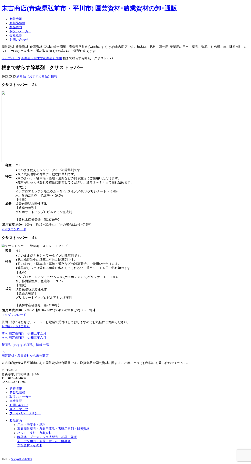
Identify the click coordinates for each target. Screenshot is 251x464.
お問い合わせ (18, 39)
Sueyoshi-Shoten (21, 459)
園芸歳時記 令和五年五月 (24, 333)
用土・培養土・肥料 (31, 424)
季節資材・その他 (29, 445)
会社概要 (15, 35)
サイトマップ (18, 409)
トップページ (11, 58)
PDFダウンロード (14, 229)
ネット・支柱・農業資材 (34, 433)
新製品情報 (17, 23)
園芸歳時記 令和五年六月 (24, 337)
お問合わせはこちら (16, 326)
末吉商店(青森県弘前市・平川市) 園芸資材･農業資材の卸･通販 (89, 8)
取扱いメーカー (20, 31)
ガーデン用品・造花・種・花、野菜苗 (44, 441)
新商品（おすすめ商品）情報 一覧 (25, 344)
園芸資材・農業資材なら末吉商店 (25, 355)
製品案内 (15, 27)
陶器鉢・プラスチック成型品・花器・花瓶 (47, 437)
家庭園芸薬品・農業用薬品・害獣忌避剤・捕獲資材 (53, 428)
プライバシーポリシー (25, 413)
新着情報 (15, 19)
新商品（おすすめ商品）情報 (41, 58)
